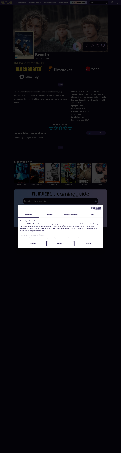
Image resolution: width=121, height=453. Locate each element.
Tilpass (59, 243)
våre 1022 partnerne (31, 224)
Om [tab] (92, 214)
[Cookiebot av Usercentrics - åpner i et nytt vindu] (92, 208)
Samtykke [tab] (28, 214)
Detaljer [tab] (49, 214)
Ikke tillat (33, 243)
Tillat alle (88, 243)
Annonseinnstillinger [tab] (71, 214)
